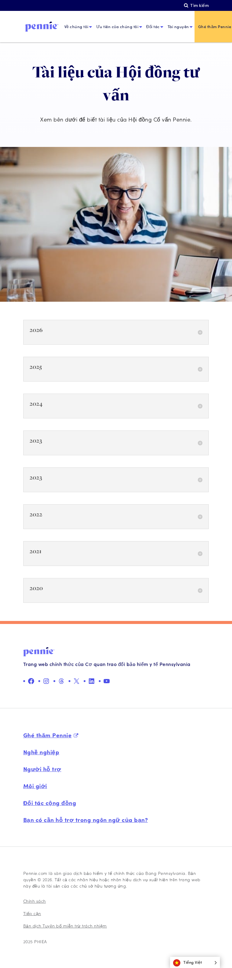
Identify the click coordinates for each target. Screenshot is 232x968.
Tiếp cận (32, 913)
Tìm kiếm (199, 5)
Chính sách (34, 901)
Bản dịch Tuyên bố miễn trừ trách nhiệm (65, 926)
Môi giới (35, 786)
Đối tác (153, 26)
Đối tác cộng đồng (49, 803)
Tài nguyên (178, 26)
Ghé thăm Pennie (47, 735)
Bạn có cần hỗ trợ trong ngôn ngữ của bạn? (85, 819)
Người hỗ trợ (42, 769)
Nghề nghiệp (41, 752)
